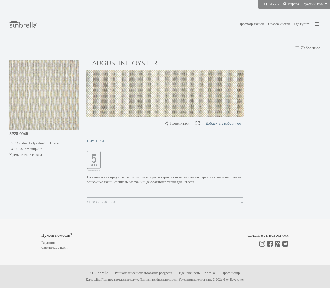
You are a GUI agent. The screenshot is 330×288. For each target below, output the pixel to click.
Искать (273, 4)
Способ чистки (279, 24)
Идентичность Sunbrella (197, 273)
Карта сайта (93, 279)
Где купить (302, 24)
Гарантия (48, 243)
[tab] (165, 141)
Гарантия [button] (95, 141)
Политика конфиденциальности (158, 279)
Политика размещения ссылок (119, 279)
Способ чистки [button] (101, 202)
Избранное (310, 48)
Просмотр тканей (251, 24)
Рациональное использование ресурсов (144, 273)
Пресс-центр (231, 273)
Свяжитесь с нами (54, 247)
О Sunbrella (99, 273)
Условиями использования (195, 279)
